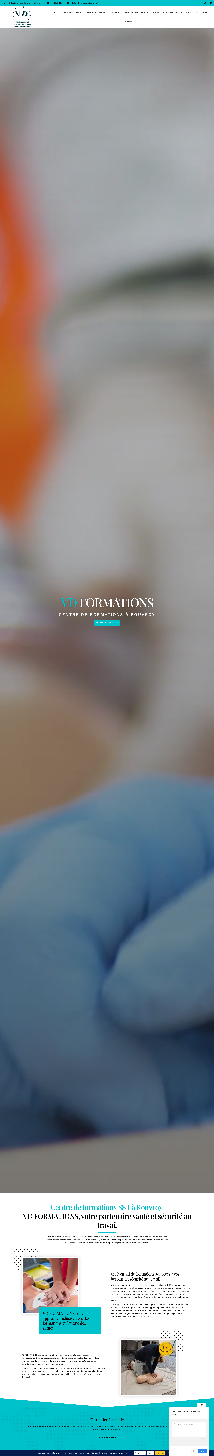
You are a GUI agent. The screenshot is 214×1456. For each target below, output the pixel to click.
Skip (194, 1451)
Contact (128, 21)
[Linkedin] (211, 3)
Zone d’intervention (135, 12)
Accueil (53, 12)
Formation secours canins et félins (172, 12)
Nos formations (70, 12)
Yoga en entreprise (96, 12)
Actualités (201, 12)
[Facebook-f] (199, 3)
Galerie (115, 12)
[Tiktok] (205, 3)
